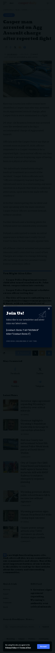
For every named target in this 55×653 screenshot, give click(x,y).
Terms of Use (25, 648)
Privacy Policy (10, 648)
